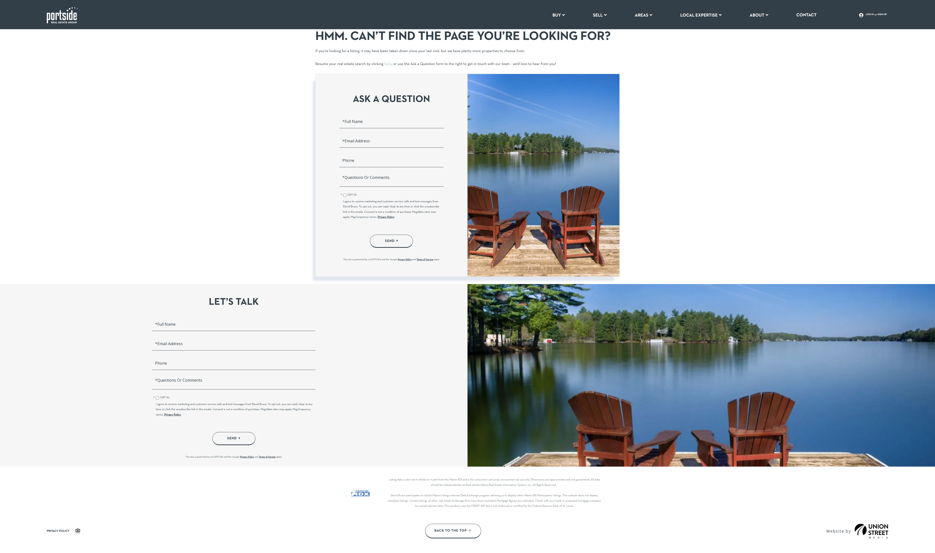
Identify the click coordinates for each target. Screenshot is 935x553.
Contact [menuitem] (806, 15)
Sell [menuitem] (598, 15)
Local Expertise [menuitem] (699, 15)
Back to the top (450, 531)
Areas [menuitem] (641, 15)
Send (390, 241)
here (388, 64)
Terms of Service (425, 259)
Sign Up (882, 14)
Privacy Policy (386, 217)
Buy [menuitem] (556, 15)
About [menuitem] (757, 15)
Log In (870, 14)
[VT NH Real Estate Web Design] (871, 531)
